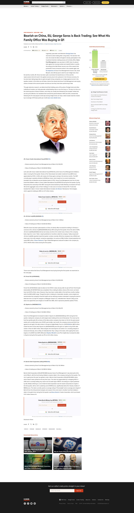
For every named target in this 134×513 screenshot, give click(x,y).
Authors (94, 500)
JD (42, 216)
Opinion (62, 6)
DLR (69, 324)
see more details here (54, 98)
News (41, 32)
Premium (105, 2)
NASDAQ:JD (38, 429)
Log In (86, 2)
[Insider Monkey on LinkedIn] (35, 503)
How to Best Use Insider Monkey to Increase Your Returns (99, 95)
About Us (88, 500)
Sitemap (107, 500)
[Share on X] (31, 47)
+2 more (60, 50)
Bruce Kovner (55, 392)
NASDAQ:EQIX (52, 429)
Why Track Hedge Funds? (97, 99)
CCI (49, 159)
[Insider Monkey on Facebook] (25, 503)
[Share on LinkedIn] (33, 47)
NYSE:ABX (32, 429)
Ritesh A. (42, 44)
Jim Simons (58, 189)
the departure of (50, 71)
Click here (60, 213)
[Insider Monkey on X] (28, 503)
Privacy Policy (62, 503)
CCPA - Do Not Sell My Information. (87, 503)
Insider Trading (35, 6)
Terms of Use (70, 503)
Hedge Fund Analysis (28, 32)
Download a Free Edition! (97, 102)
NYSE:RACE (44, 429)
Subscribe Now (99, 79)
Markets (26, 6)
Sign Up (96, 2)
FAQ (76, 503)
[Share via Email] (36, 47)
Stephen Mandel (51, 333)
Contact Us (100, 500)
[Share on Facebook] (28, 47)
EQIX (39, 304)
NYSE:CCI (26, 429)
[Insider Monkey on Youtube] (32, 503)
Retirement (54, 6)
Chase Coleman (38, 240)
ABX (48, 362)
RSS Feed (63, 500)
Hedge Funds (44, 6)
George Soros (70, 53)
